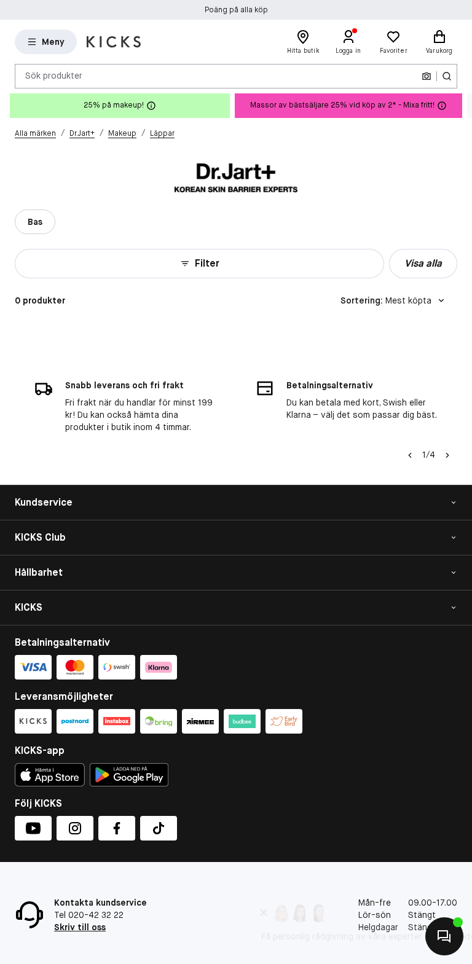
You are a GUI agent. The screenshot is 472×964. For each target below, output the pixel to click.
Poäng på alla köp (236, 10)
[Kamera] (426, 76)
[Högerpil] (462, 106)
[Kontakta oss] (444, 936)
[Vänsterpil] (410, 455)
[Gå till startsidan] (114, 41)
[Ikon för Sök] (447, 76)
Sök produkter (53, 75)
